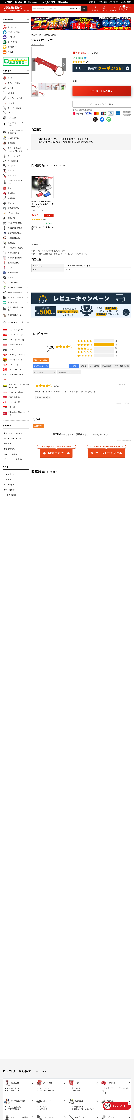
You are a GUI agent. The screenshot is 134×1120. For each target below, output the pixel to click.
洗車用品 (11, 243)
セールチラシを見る (106, 450)
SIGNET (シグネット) (16, 340)
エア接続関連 (13, 161)
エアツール (12, 166)
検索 (84, 9)
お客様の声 (12, 47)
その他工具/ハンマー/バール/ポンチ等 (16, 149)
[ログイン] (104, 8)
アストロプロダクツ (16, 330)
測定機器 (11, 143)
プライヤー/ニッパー (15, 108)
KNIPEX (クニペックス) (17, 355)
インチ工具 (12, 118)
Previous (33, 64)
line (108, 119)
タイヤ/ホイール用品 (15, 248)
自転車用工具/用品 (15, 228)
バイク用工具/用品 (15, 223)
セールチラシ (12, 42)
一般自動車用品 (14, 238)
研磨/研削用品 (13, 208)
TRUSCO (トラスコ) (16, 374)
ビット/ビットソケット (15, 98)
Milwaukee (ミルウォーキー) (19, 413)
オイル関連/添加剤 (15, 258)
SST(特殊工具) (13, 138)
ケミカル (11, 268)
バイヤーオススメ (14, 32)
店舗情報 (92, 2)
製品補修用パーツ (14, 315)
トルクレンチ (12, 113)
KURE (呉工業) (14, 397)
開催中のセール (56, 450)
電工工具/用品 (13, 176)
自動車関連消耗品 (14, 233)
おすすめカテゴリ (14, 302)
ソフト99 (12, 407)
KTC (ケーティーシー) (17, 335)
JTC (10, 379)
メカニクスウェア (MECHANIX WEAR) (19, 385)
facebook (102, 119)
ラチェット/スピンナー (16, 83)
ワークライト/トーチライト (16, 181)
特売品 (10, 52)
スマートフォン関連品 (15, 297)
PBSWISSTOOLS (15, 345)
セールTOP (12, 27)
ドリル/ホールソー (14, 213)
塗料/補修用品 (13, 263)
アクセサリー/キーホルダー (64, 254)
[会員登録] (94, 8)
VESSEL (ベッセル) (16, 392)
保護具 (10, 278)
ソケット (10, 88)
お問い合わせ (114, 2)
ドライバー (11, 103)
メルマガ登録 (102, 2)
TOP (33, 251)
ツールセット (12, 78)
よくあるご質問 (126, 2)
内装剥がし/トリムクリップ (16, 124)
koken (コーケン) (15, 360)
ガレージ (11, 203)
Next (64, 64)
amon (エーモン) (15, 402)
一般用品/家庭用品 (15, 292)
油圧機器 (11, 198)
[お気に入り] (114, 8)
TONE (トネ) (13, 365)
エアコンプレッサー (15, 156)
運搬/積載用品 (13, 273)
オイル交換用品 (13, 253)
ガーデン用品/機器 (15, 288)
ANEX (11, 350)
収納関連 (11, 193)
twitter (95, 119)
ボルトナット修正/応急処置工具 (16, 131)
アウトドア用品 (13, 283)
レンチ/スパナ (13, 93)
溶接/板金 (11, 218)
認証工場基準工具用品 (16, 308)
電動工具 (11, 171)
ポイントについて (85, 58)
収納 (9, 188)
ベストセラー (12, 37)
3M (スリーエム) (15, 369)
